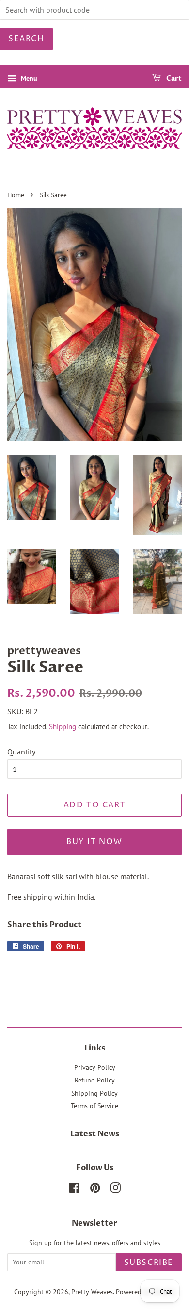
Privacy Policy (94, 1067)
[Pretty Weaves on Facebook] (74, 1189)
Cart (173, 78)
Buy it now (94, 841)
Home (15, 195)
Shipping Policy (94, 1093)
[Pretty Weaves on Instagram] (115, 1189)
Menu (28, 78)
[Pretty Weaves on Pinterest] (95, 1189)
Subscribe (148, 1262)
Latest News (94, 1134)
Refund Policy (95, 1080)
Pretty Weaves (92, 1291)
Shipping (62, 726)
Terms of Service (94, 1105)
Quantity (21, 751)
